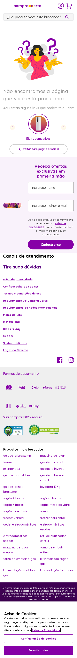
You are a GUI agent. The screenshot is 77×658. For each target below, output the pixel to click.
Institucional (12, 321)
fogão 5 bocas (50, 498)
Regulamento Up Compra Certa (25, 300)
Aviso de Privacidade (46, 630)
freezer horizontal (52, 518)
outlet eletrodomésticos (20, 524)
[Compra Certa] (35, 5)
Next (64, 127)
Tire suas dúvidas (22, 267)
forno (44, 511)
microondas (11, 469)
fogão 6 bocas (13, 505)
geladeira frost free (16, 475)
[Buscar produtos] (67, 17)
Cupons (8, 335)
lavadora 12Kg (50, 487)
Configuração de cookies (38, 638)
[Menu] (7, 6)
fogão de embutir (15, 511)
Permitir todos (39, 650)
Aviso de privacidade (17, 279)
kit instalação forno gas (57, 570)
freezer (8, 462)
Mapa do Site (12, 314)
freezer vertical (13, 518)
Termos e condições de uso (22, 293)
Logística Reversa (15, 350)
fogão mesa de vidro (55, 505)
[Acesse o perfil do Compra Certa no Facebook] (59, 361)
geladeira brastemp (17, 456)
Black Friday (12, 329)
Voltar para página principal (41, 149)
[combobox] (38, 17)
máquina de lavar (52, 456)
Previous (13, 127)
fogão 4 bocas (13, 498)
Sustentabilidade (15, 343)
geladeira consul (51, 462)
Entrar (61, 6)
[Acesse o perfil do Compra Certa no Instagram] (71, 361)
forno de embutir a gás (19, 559)
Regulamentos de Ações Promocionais (30, 307)
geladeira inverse (52, 469)
